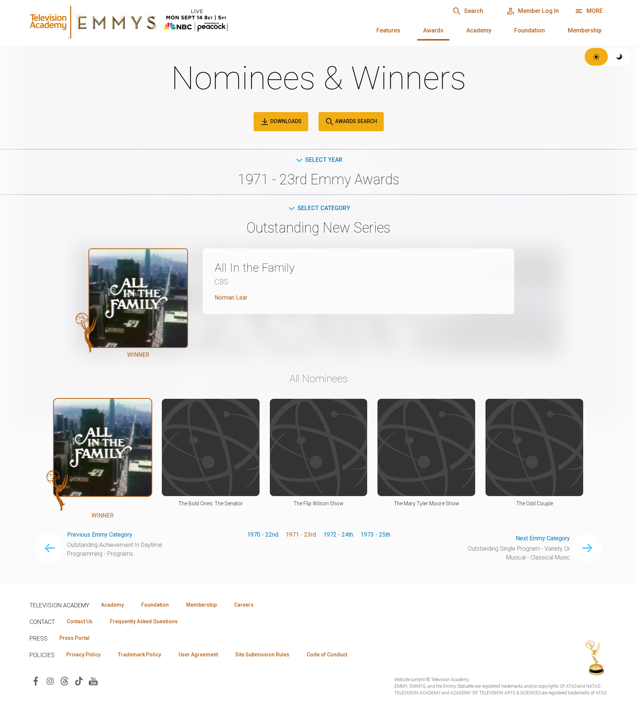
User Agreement (198, 655)
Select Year (323, 159)
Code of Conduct (327, 655)
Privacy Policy (83, 655)
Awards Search (355, 121)
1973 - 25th (375, 534)
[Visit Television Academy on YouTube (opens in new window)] (93, 680)
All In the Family (255, 268)
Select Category (323, 208)
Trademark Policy (139, 655)
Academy (478, 30)
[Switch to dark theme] (619, 57)
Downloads (285, 121)
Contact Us (80, 621)
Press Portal (74, 638)
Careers (244, 605)
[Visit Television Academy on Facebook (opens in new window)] (35, 680)
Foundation (529, 30)
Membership (585, 30)
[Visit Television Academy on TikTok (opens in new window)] (79, 680)
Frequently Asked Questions (144, 621)
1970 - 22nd (262, 534)
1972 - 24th (338, 534)
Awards (433, 30)
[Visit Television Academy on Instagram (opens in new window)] (50, 680)
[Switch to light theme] (596, 57)
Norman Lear (231, 297)
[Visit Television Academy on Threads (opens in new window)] (64, 680)
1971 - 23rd (301, 534)
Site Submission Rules (262, 655)
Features (388, 30)
